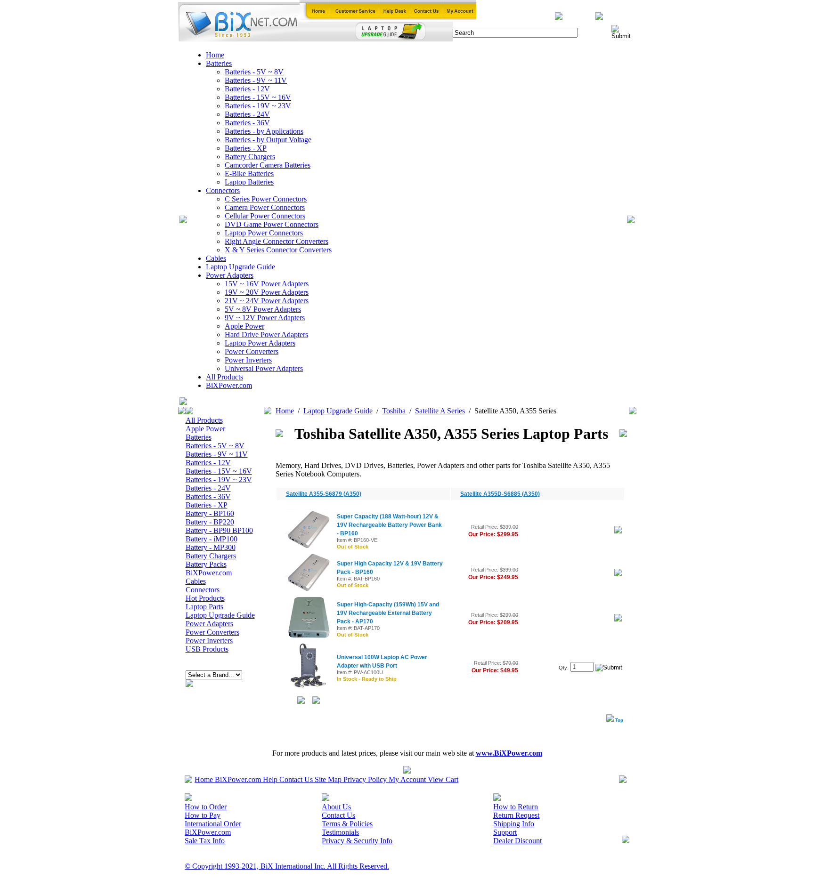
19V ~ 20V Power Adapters (267, 292)
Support (505, 832)
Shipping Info (513, 824)
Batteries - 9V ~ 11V (256, 80)
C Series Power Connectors (266, 199)
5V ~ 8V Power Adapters (263, 309)
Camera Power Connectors (265, 207)
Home (215, 55)
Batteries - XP (246, 148)
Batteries (219, 63)
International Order (213, 824)
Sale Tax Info (205, 841)
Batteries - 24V (247, 114)
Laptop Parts (204, 607)
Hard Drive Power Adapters (266, 335)
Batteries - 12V (247, 89)
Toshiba (394, 411)
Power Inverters (248, 360)
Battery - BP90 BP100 (219, 530)
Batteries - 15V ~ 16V (258, 97)
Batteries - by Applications (264, 131)
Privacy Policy (365, 779)
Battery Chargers (250, 157)
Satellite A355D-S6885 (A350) (500, 494)
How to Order (206, 807)
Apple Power (244, 326)
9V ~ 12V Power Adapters (265, 318)
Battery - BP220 (210, 522)
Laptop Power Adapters (260, 343)
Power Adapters (229, 275)
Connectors (223, 190)
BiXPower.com (229, 385)
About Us (336, 807)
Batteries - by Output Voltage (268, 140)
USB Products (207, 649)
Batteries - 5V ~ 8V (254, 72)
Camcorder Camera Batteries (267, 165)
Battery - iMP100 (211, 539)
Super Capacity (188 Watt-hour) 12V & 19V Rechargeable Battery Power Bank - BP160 (389, 525)
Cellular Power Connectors (265, 216)
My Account (407, 779)
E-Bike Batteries (249, 173)
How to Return (515, 807)
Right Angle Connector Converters (276, 241)
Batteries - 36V (247, 123)
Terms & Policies (347, 824)
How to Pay (202, 815)
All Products (224, 377)
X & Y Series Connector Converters (278, 250)
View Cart (443, 779)
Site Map (328, 779)
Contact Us (296, 779)
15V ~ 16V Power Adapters (267, 284)
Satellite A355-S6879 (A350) (323, 494)
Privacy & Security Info (357, 841)
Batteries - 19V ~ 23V (258, 106)
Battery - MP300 (211, 547)
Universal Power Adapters (264, 368)
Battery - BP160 (210, 513)
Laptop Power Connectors (264, 233)
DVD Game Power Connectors (271, 224)
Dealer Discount (517, 841)
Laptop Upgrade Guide (240, 267)
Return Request (516, 815)
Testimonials (340, 832)
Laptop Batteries (249, 182)
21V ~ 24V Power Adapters (267, 301)
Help (270, 779)
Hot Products (205, 598)
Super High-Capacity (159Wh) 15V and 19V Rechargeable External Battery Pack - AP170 (388, 613)
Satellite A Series (440, 411)
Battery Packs (206, 564)
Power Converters (251, 351)
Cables (216, 258)
